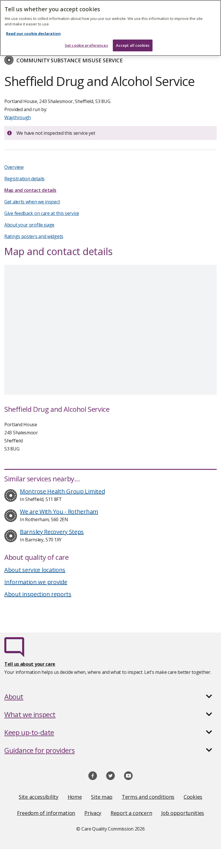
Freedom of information (46, 812)
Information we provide (35, 582)
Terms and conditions (148, 796)
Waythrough (17, 117)
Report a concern (131, 812)
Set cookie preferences (86, 45)
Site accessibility (38, 796)
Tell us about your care (29, 664)
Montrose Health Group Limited (62, 491)
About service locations (34, 570)
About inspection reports (37, 594)
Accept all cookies (132, 45)
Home (75, 796)
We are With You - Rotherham (59, 511)
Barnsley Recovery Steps (52, 532)
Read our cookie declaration (33, 33)
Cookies (193, 796)
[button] (110, 696)
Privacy (92, 812)
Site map (102, 796)
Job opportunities (182, 812)
